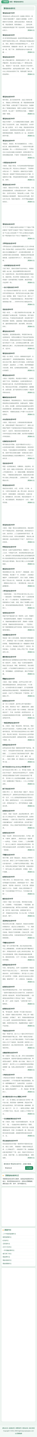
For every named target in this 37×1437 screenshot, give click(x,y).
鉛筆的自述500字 (9, 701)
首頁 (11, 2)
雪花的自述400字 (9, 57)
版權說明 (12, 1428)
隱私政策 (25, 1428)
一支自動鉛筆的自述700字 (12, 1119)
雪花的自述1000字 (9, 184)
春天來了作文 (7, 1253)
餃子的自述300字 (9, 789)
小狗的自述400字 (9, 1075)
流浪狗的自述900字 (9, 921)
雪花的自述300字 (9, 35)
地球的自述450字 (9, 613)
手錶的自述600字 (9, 1031)
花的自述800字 (8, 309)
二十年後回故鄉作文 (9, 1234)
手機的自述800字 (9, 943)
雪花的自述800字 (9, 141)
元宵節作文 (6, 1243)
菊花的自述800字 (9, 353)
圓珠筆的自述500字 (9, 657)
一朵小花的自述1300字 (11, 287)
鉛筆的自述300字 (9, 1009)
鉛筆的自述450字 (9, 877)
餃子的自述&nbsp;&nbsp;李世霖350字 (16, 767)
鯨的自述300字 (8, 899)
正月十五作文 (7, 1247)
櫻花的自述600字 (9, 375)
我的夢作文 (6, 1257)
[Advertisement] (18, 85)
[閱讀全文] (31, 30)
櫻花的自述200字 (9, 331)
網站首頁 (5, 1428)
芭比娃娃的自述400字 (10, 1141)
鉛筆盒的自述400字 (9, 745)
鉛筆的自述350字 (9, 833)
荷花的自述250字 (9, 525)
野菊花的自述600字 (9, 547)
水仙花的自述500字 (9, 419)
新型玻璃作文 (7, 1237)
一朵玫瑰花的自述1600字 (11, 265)
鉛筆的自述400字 (9, 811)
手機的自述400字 (9, 855)
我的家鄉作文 (7, 1263)
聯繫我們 (18, 1428)
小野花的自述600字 (9, 591)
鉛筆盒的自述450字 (9, 965)
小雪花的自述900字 (9, 162)
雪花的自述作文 (19, 2)
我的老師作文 (7, 1260)
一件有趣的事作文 (9, 1250)
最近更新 (32, 1428)
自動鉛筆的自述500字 (10, 1053)
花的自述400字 (8, 463)
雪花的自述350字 (9, 118)
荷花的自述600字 (9, 485)
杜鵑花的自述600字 (9, 441)
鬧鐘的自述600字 (9, 679)
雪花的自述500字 (9, 97)
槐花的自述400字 (9, 569)
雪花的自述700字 (9, 13)
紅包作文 (6, 1240)
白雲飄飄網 (18, 1433)
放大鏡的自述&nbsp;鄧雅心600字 (15, 1096)
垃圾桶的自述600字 (9, 635)
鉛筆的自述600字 (9, 987)
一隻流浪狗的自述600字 (11, 723)
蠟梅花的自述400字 (9, 397)
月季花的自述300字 (9, 243)
